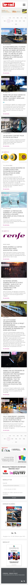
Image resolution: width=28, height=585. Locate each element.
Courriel (5, 483)
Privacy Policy (13, 573)
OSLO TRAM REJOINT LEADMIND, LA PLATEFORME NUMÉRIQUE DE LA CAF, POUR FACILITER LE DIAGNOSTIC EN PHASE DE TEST (14, 418)
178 (10, 18)
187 (20, 21)
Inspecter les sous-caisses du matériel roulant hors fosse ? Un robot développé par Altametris (14, 97)
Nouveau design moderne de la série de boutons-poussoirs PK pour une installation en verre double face (14, 171)
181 (21, 18)
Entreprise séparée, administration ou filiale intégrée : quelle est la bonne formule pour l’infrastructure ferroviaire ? (13, 285)
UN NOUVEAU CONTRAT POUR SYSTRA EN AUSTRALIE (13, 136)
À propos (5, 573)
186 (16, 21)
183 (5, 21)
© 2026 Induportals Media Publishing (14, 575)
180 (17, 18)
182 (25, 18)
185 (12, 21)
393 (16, 24)
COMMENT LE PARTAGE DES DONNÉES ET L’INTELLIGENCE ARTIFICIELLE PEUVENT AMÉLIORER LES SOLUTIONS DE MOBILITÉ (13, 214)
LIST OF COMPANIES (8, 576)
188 (24, 21)
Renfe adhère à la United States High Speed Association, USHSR (12, 248)
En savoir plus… (6, 73)
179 (14, 18)
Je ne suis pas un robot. (10, 489)
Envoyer (14, 497)
